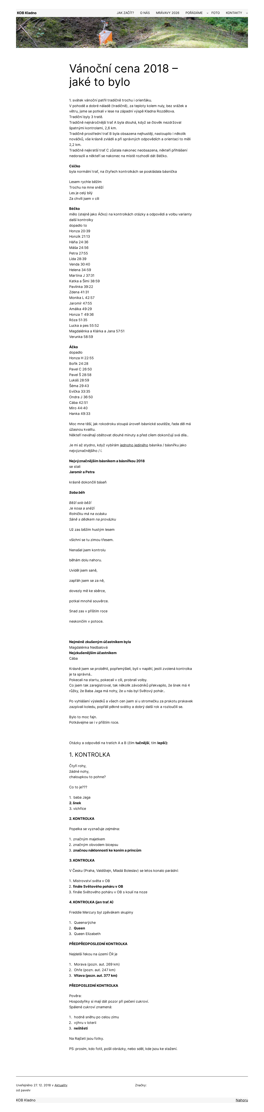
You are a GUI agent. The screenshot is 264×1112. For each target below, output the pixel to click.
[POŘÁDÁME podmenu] (208, 13)
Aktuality (61, 1085)
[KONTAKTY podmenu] (247, 13)
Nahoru (242, 1100)
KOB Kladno (27, 13)
